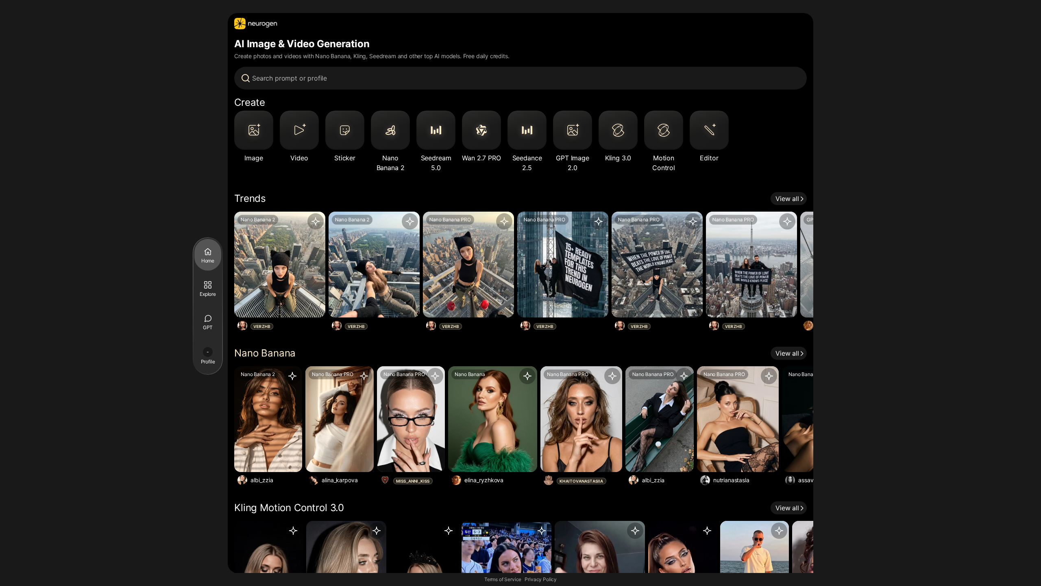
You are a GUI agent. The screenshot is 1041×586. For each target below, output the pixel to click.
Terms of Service (502, 579)
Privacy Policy (541, 579)
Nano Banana (265, 353)
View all (787, 199)
